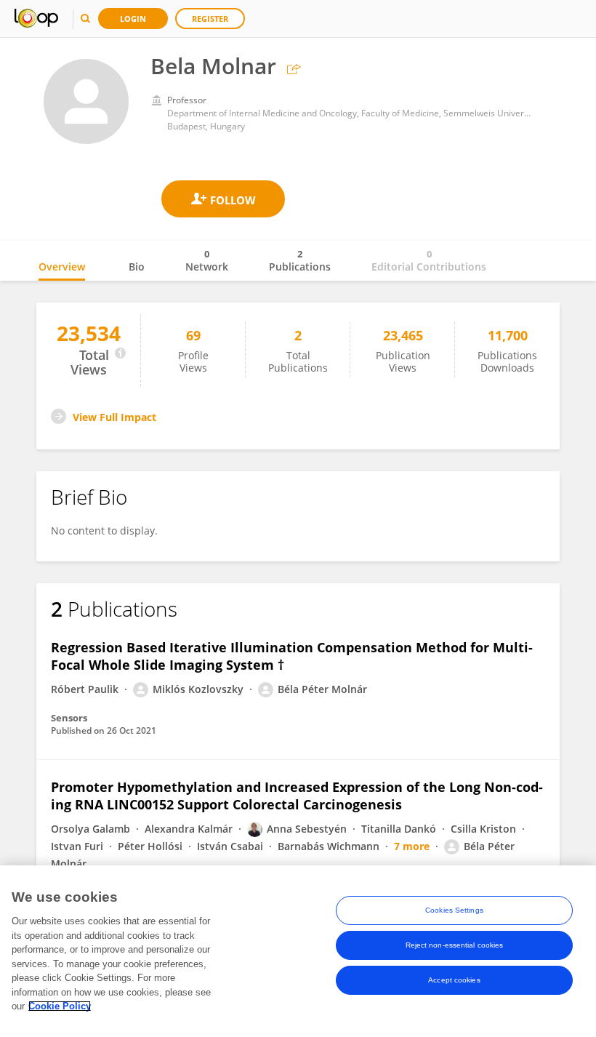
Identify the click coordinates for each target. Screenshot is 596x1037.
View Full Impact (114, 417)
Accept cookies (454, 980)
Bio (137, 266)
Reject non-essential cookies (455, 945)
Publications (300, 260)
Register (210, 18)
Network (206, 260)
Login (133, 18)
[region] (298, 951)
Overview (62, 266)
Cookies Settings (454, 910)
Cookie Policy (59, 1006)
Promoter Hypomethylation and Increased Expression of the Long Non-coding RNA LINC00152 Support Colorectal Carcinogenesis (297, 795)
